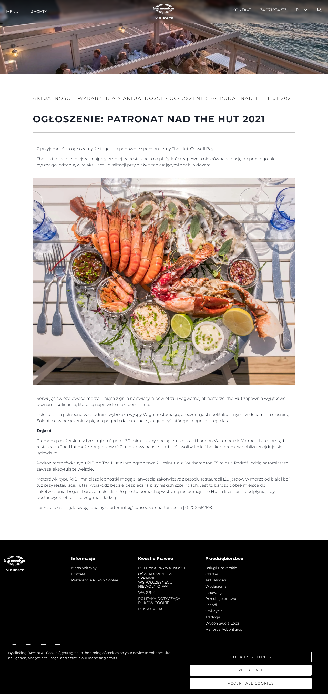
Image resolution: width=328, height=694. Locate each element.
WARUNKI (147, 592)
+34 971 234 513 (272, 9)
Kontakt (242, 9)
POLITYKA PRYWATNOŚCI (161, 568)
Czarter (211, 574)
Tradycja (212, 617)
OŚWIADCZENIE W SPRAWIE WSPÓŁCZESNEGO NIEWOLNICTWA (155, 580)
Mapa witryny (84, 568)
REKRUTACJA (150, 609)
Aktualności (215, 580)
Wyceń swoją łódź (222, 623)
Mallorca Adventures (223, 629)
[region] (164, 669)
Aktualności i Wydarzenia (74, 98)
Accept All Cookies (251, 683)
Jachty (39, 11)
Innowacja (214, 592)
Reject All (250, 670)
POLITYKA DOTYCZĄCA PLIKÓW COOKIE (159, 600)
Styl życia (214, 611)
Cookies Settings (250, 657)
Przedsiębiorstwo (220, 598)
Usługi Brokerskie (221, 568)
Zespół (211, 605)
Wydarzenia (216, 586)
